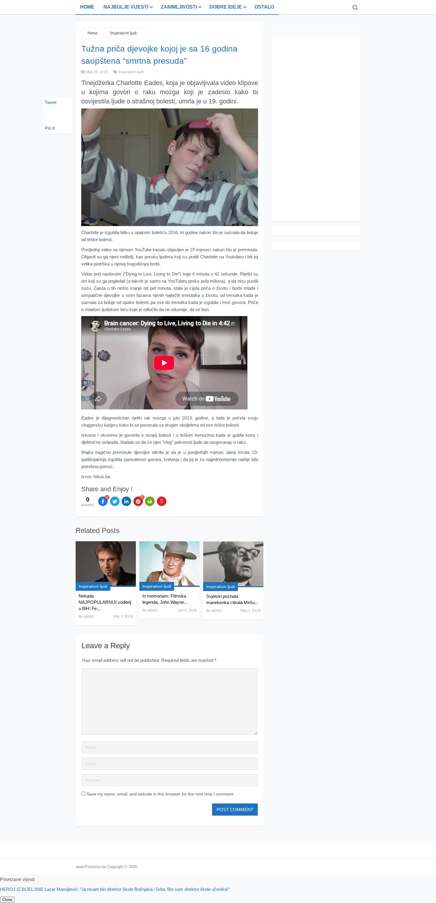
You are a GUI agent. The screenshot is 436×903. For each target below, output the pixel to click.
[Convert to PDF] (161, 501)
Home (87, 6)
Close (7, 899)
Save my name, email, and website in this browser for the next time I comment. (161, 794)
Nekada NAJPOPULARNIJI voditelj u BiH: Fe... (105, 602)
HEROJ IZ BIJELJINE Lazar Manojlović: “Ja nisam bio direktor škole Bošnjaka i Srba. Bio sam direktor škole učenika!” (115, 889)
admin (89, 616)
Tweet (50, 102)
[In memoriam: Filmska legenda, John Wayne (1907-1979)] (169, 564)
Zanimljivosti (179, 6)
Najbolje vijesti (126, 6)
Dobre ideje (225, 6)
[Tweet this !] (115, 501)
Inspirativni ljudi (123, 33)
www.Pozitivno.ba (91, 866)
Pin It (50, 128)
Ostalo (264, 6)
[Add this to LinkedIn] (126, 501)
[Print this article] (150, 501)
